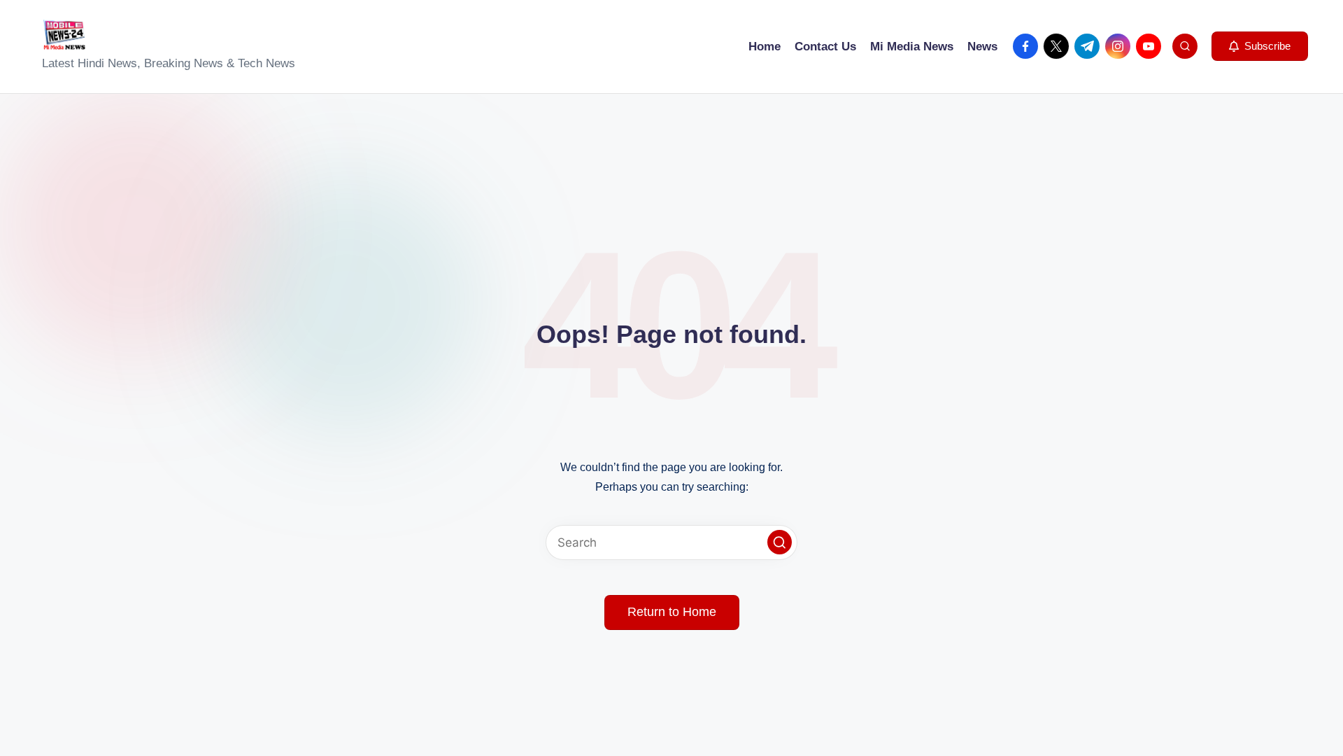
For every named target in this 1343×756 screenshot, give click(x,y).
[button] (1259, 46)
